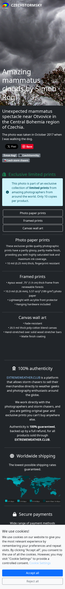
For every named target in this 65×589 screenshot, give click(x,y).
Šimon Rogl (10, 155)
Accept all (32, 573)
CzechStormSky (26, 5)
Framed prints (33, 221)
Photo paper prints (33, 213)
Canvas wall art (33, 228)
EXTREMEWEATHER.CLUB (23, 378)
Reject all (33, 581)
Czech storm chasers (17, 160)
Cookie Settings (40, 563)
